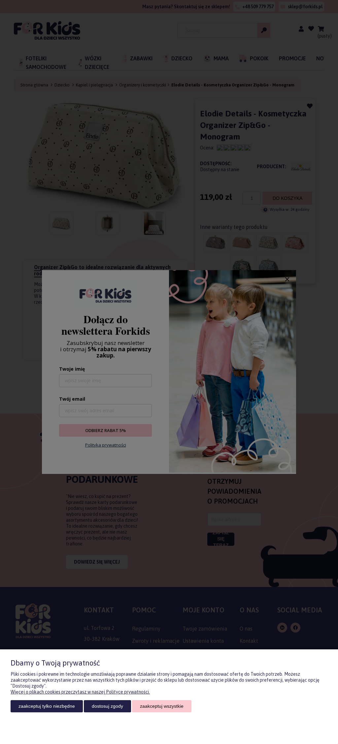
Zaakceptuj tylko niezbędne (46, 706)
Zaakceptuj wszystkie (162, 706)
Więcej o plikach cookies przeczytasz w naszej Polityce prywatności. (80, 692)
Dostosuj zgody (107, 706)
